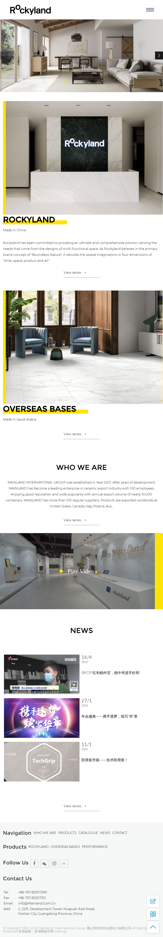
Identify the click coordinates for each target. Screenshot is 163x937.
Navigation (17, 833)
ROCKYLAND (38, 847)
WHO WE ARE (44, 833)
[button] (159, 55)
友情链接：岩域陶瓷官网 (36, 931)
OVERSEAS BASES (65, 847)
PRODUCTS (67, 833)
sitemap (60, 931)
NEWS (105, 833)
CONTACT (119, 833)
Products (14, 847)
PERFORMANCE (95, 847)
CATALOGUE (88, 833)
